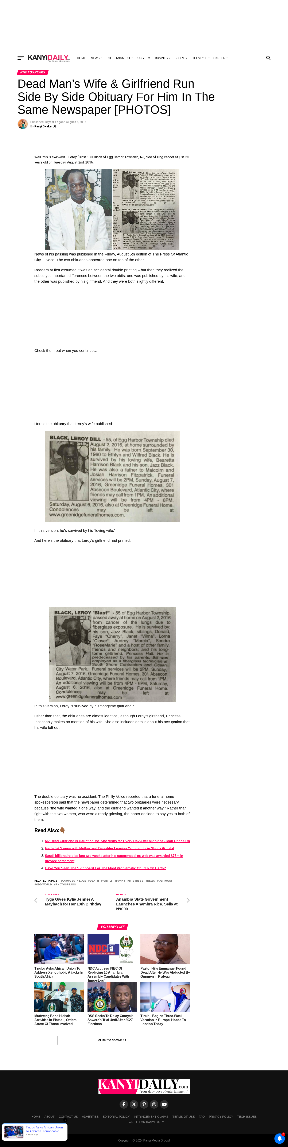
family (107, 881)
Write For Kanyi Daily (146, 1122)
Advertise (90, 1116)
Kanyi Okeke (42, 126)
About (49, 1116)
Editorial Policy (116, 1116)
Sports (181, 58)
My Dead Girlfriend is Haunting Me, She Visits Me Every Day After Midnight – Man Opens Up (117, 841)
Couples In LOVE (74, 881)
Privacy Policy (221, 1116)
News (95, 58)
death (94, 881)
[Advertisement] (144, 26)
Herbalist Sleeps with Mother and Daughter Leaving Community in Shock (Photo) (109, 848)
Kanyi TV (143, 58)
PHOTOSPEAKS (66, 884)
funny (120, 881)
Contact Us (68, 1116)
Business (162, 58)
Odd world (44, 884)
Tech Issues (247, 1116)
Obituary (165, 881)
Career (219, 58)
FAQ (202, 1116)
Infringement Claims (151, 1116)
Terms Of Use (183, 1116)
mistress (136, 881)
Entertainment (118, 58)
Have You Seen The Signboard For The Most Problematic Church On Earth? (105, 868)
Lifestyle (199, 58)
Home (81, 58)
